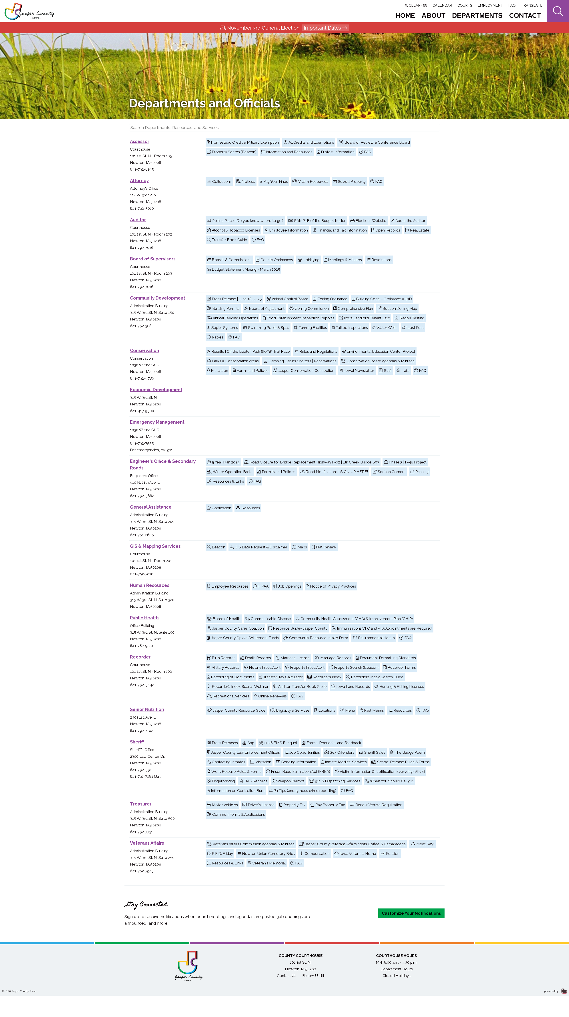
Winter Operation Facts (232, 471)
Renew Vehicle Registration (378, 805)
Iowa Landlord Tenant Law (367, 318)
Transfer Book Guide (229, 240)
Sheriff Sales (374, 752)
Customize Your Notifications (411, 913)
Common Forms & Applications (238, 814)
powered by (551, 991)
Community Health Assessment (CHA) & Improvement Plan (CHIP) (357, 618)
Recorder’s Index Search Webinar (240, 686)
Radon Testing (412, 318)
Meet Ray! (425, 844)
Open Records (387, 230)
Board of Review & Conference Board (377, 142)
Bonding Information (298, 762)
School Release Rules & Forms (403, 762)
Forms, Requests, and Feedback (334, 743)
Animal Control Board (290, 299)
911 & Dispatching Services (337, 781)
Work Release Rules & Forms (236, 771)
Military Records (225, 667)
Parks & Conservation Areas (235, 361)
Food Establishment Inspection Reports (300, 318)
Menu (350, 710)
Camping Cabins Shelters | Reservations (302, 361)
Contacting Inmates (228, 762)
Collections (222, 181)
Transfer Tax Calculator (283, 677)
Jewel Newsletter (359, 370)
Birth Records (223, 658)
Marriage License (295, 658)
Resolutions (381, 260)
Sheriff (137, 742)
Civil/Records (255, 781)
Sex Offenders (342, 752)
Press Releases (225, 743)
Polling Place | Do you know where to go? (248, 220)
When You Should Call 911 (392, 781)
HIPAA (263, 586)
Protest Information (338, 152)
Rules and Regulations (318, 351)
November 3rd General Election (284, 28)
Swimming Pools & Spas (268, 327)
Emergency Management (157, 422)
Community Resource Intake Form (318, 638)
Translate (531, 5)
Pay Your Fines (275, 181)
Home (405, 15)
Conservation (144, 350)
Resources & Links (228, 481)
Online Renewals (272, 696)
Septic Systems (224, 327)
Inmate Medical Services (346, 762)
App (250, 743)
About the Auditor (410, 220)
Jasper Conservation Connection (306, 370)
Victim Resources (313, 181)
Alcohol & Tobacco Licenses (236, 230)
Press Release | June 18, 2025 (237, 299)
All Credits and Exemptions (311, 142)
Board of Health (226, 618)
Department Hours (397, 969)
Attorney (139, 180)
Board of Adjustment (266, 308)
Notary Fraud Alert (264, 667)
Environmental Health (376, 638)
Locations (326, 710)
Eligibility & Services (293, 710)
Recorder (140, 657)
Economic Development (156, 389)
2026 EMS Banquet (280, 743)
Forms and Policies (252, 370)
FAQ (512, 5)
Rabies (217, 337)
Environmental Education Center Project (381, 351)
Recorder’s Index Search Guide (377, 677)
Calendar (442, 5)
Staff (388, 370)
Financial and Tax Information (342, 230)
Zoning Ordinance (332, 299)
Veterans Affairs (147, 843)
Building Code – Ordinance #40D (384, 299)
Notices (248, 181)
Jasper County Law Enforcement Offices (245, 752)
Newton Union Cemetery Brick (268, 853)
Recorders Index (327, 677)
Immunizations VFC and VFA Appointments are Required (384, 628)
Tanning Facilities (313, 327)
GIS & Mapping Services (155, 546)
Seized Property (352, 181)
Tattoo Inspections (352, 327)
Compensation (317, 853)
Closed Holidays (397, 975)
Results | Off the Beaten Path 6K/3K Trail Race (250, 351)
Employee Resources (229, 586)
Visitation (263, 762)
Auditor (138, 219)
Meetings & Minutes (345, 260)
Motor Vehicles (225, 805)
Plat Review (326, 547)
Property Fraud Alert (307, 667)
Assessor (139, 141)
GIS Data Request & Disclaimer (261, 547)
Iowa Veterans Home (358, 853)
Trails (405, 370)
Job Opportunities (304, 752)
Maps (302, 547)
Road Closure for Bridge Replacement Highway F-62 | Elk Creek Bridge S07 (314, 462)
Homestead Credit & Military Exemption (245, 142)
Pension (392, 853)
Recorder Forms (402, 667)
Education (219, 370)
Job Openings (289, 586)
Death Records (258, 658)
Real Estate (419, 230)
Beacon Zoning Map (400, 308)
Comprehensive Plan (355, 308)
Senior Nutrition (147, 709)
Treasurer (141, 804)
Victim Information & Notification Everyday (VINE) (382, 771)
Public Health (144, 617)
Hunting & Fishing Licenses (401, 686)
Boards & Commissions (231, 260)
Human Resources (149, 585)
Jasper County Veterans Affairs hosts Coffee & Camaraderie (355, 844)
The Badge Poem (410, 752)
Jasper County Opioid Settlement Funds (245, 638)
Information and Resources (289, 152)
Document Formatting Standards (388, 658)
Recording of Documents (232, 677)
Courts (464, 5)
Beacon (218, 547)
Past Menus (374, 710)
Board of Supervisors (153, 259)
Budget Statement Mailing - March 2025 (246, 269)
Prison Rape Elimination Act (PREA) (300, 771)
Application (221, 508)
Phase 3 (422, 471)
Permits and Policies (279, 471)
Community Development (157, 298)
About (433, 15)
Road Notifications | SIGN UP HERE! (337, 471)
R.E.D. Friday (222, 853)
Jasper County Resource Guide (239, 710)
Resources (251, 508)
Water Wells (387, 327)
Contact (525, 15)
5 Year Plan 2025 (226, 462)
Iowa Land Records (353, 686)
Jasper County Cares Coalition (238, 628)
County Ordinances (276, 260)
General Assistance (151, 507)
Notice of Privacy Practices (333, 586)
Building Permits (225, 308)
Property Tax (294, 805)
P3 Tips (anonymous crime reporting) (305, 790)
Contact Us (286, 975)
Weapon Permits (290, 781)
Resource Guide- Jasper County (300, 628)
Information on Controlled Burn (237, 790)
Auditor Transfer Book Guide (302, 686)
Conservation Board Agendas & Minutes (381, 361)
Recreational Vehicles (231, 696)
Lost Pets (415, 327)
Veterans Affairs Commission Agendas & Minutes (254, 844)
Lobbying (311, 260)
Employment (490, 5)
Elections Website (371, 220)
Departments (477, 15)
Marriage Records (335, 658)
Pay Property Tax (330, 805)
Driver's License (261, 805)
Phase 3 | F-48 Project (408, 462)
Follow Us (311, 975)
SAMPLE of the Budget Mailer (320, 220)
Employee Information (288, 230)
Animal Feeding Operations (235, 318)
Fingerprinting (223, 781)
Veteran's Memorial (269, 863)
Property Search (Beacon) (234, 152)
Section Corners (391, 471)
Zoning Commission (312, 308)
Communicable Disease (271, 618)
